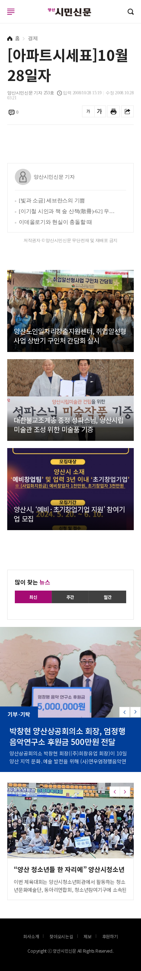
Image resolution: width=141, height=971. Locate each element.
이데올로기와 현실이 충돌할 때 (55, 222)
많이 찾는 (32, 582)
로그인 (2, 18)
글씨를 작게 (88, 111)
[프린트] (113, 111)
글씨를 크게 (100, 111)
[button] (135, 712)
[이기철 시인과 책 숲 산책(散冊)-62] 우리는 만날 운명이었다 (67, 211)
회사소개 (31, 936)
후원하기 (110, 936)
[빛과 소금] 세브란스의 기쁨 (52, 200)
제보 (87, 936)
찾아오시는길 (61, 936)
